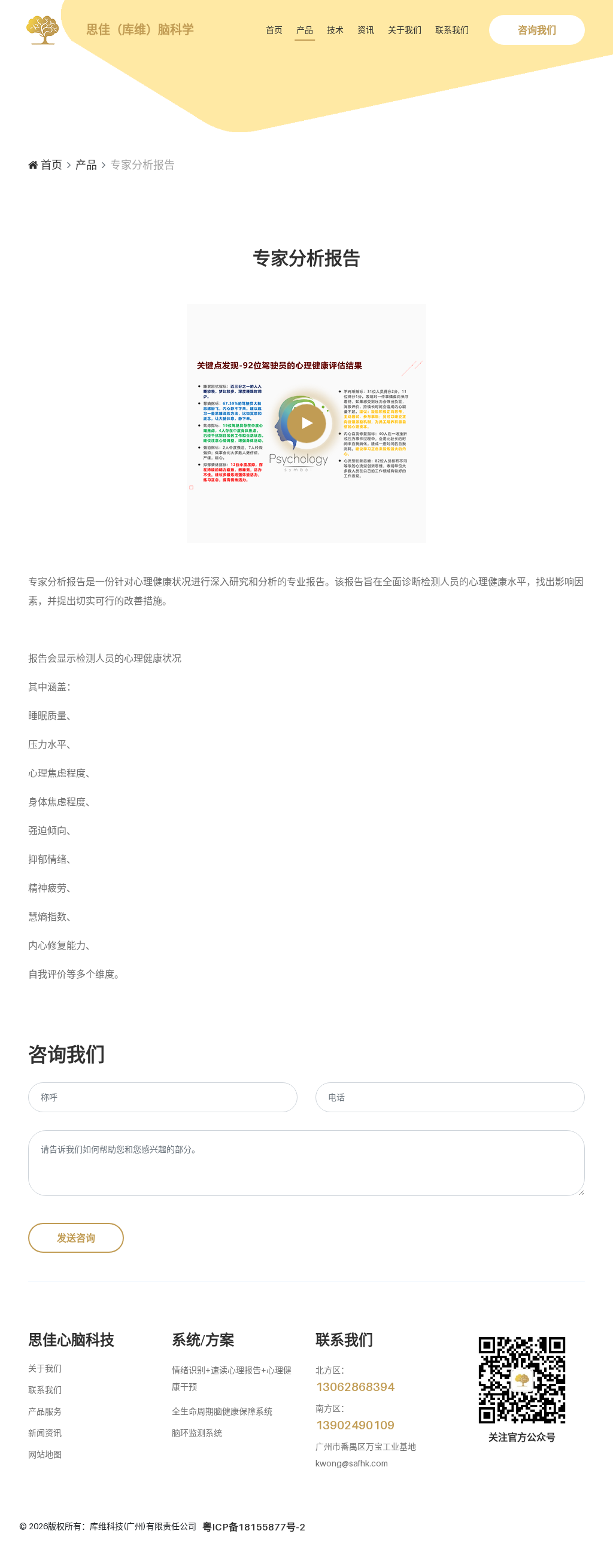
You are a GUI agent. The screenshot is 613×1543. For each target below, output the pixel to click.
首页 (274, 30)
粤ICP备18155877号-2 (253, 1527)
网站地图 (45, 1454)
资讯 (365, 30)
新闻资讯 (45, 1433)
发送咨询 (76, 1238)
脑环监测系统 (197, 1433)
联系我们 (452, 30)
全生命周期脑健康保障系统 (222, 1411)
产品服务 (45, 1411)
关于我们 (404, 30)
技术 (335, 30)
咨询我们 (537, 30)
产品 (304, 30)
